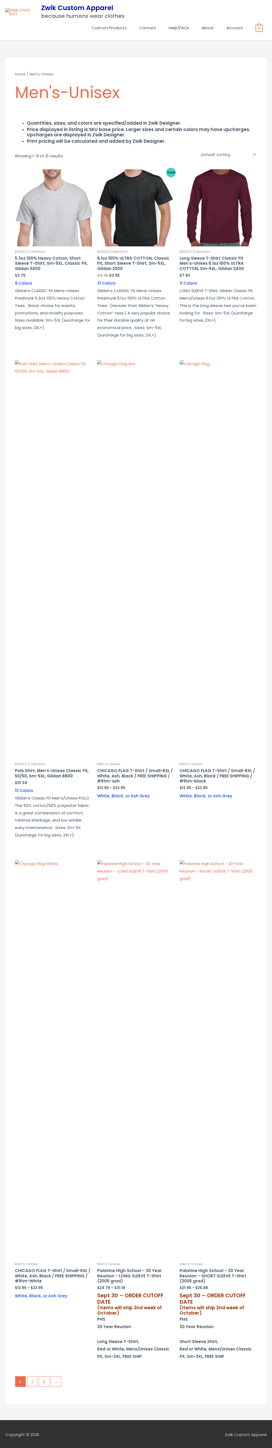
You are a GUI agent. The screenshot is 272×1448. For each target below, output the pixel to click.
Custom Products (109, 28)
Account (234, 28)
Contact (147, 28)
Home (20, 74)
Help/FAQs (179, 28)
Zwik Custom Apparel (77, 7)
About (208, 28)
